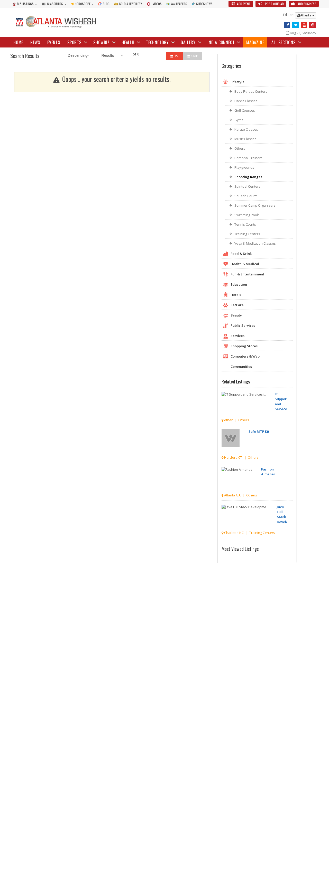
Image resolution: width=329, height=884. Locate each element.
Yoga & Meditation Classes (255, 243)
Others (239, 148)
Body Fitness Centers (250, 91)
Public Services (243, 325)
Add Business (306, 4)
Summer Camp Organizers (255, 205)
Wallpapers (179, 4)
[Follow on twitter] (295, 25)
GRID (194, 56)
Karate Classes (246, 129)
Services (237, 335)
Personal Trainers (248, 158)
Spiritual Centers (247, 186)
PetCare (237, 305)
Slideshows (204, 4)
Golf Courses (244, 110)
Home (18, 42)
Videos (157, 4)
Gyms (238, 120)
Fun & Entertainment (247, 274)
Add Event (243, 4)
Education (239, 284)
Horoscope (82, 4)
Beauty (236, 315)
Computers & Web (245, 356)
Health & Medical (245, 264)
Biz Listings (25, 4)
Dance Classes (246, 101)
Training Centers (247, 234)
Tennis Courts (245, 224)
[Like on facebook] (287, 25)
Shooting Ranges (248, 177)
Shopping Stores (244, 346)
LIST (176, 56)
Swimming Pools (247, 215)
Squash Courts (246, 196)
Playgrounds (244, 167)
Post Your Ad (274, 4)
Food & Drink (241, 253)
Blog (106, 4)
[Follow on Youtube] (304, 25)
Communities (241, 366)
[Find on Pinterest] (312, 25)
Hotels (236, 294)
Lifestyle (237, 82)
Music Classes (245, 139)
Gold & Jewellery (130, 4)
